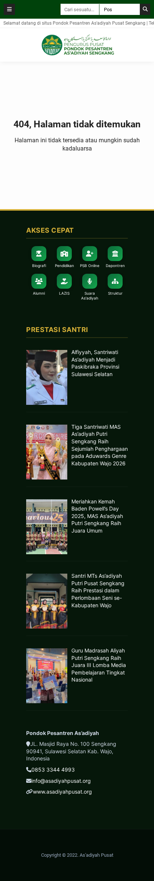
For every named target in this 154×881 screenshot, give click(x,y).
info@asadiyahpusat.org (61, 781)
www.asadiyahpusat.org (62, 791)
